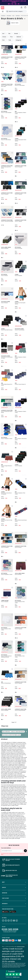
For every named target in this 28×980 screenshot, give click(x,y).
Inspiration (4, 892)
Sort (3, 33)
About (3, 882)
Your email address (6, 848)
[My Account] (21, 7)
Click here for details (20, 946)
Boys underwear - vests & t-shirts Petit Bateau (13, 731)
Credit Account (5, 898)
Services (4, 887)
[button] (25, 7)
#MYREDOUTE (5, 903)
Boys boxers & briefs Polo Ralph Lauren (11, 735)
